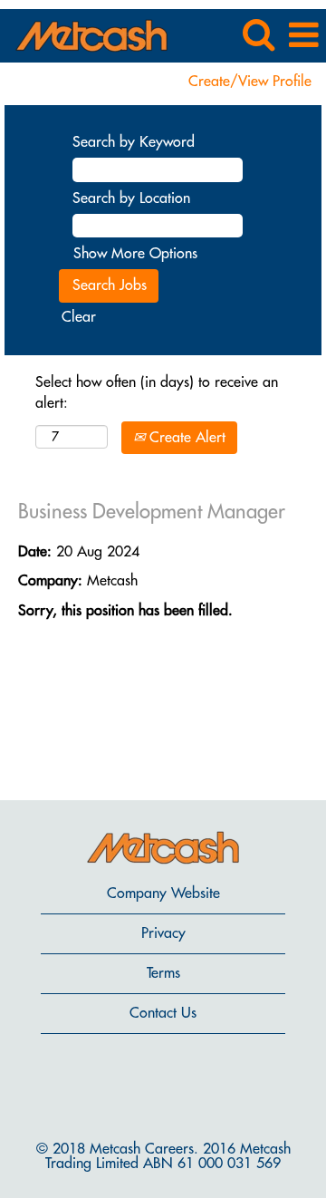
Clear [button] (79, 317)
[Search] (258, 35)
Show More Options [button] (135, 253)
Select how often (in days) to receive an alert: (156, 393)
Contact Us (163, 1013)
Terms (163, 973)
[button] (303, 36)
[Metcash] (84, 34)
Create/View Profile (250, 81)
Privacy (163, 933)
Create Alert (185, 437)
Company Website (163, 893)
